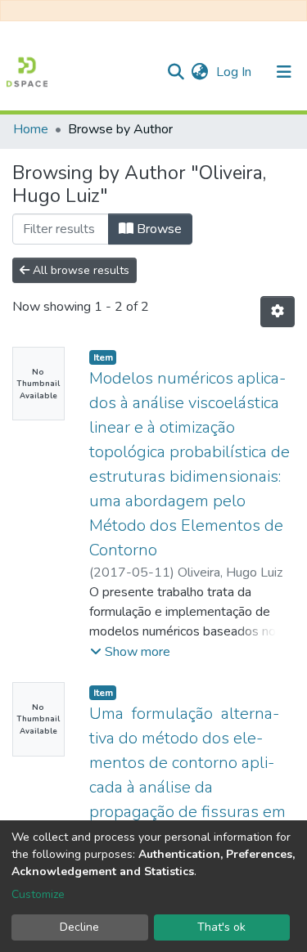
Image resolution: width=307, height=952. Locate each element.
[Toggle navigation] (284, 72)
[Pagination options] (277, 311)
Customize (38, 894)
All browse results (79, 270)
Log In (235, 72)
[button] (199, 72)
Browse (157, 229)
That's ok (221, 927)
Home (30, 129)
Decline (79, 927)
